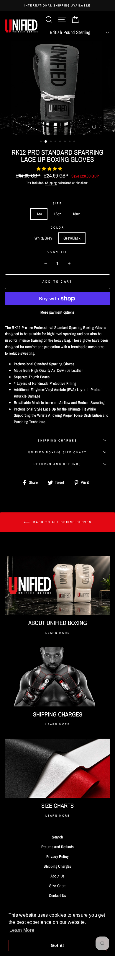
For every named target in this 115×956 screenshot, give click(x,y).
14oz (38, 213)
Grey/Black (71, 238)
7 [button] (70, 142)
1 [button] (41, 142)
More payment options (57, 312)
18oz (76, 213)
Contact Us (57, 895)
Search (57, 837)
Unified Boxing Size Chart (57, 452)
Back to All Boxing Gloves (61, 522)
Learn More (57, 633)
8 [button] (74, 142)
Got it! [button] (57, 945)
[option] (57, 5)
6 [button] (65, 142)
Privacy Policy (57, 856)
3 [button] (51, 142)
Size (57, 203)
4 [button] (56, 142)
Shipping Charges (58, 440)
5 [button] (60, 142)
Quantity (57, 252)
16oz (57, 213)
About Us (57, 876)
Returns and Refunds (57, 464)
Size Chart (57, 885)
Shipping (51, 182)
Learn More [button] (21, 930)
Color (57, 227)
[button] (50, 168)
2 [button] (46, 141)
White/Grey (43, 238)
